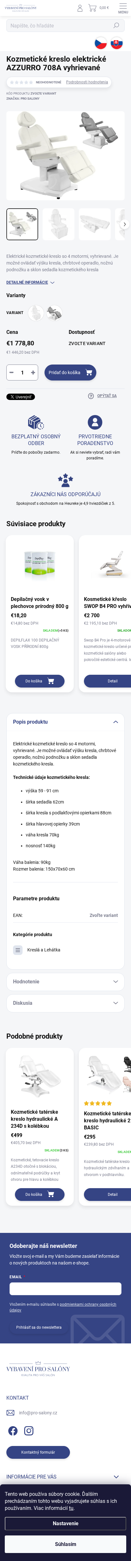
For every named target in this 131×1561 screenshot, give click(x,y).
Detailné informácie (27, 282)
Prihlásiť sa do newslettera (39, 1327)
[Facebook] (11, 1429)
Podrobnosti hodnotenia (87, 82)
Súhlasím (65, 1544)
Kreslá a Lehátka (43, 949)
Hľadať (116, 25)
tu (71, 1508)
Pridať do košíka (64, 372)
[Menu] (123, 8)
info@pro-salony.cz (38, 1412)
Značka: (22, 98)
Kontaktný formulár (38, 1452)
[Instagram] (27, 1429)
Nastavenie (66, 1523)
